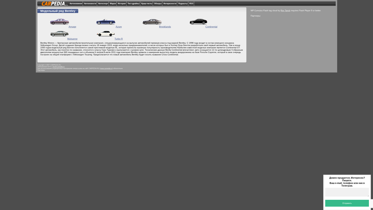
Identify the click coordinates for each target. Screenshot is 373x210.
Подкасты (183, 3)
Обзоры (158, 3)
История (122, 3)
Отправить (347, 203)
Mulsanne (72, 39)
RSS (191, 3)
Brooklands (165, 27)
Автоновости (90, 3)
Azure (119, 27)
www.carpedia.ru (106, 68)
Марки (113, 3)
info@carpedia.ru (58, 67)
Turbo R (119, 39)
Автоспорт (103, 3)
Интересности (169, 3)
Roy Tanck (285, 10)
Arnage (72, 27)
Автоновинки (76, 3)
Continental (211, 27)
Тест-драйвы (133, 3)
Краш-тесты (146, 3)
